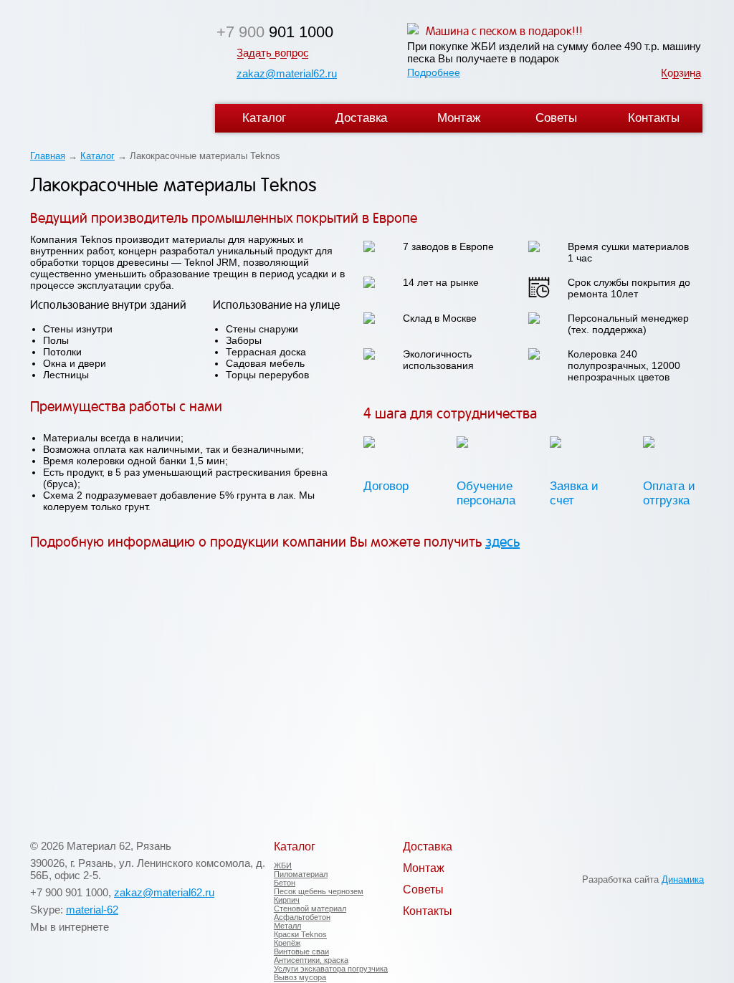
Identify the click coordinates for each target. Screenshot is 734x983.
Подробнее (433, 72)
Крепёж (287, 943)
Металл (287, 925)
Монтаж (458, 118)
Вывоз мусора (300, 977)
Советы (556, 118)
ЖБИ (283, 865)
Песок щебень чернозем (318, 891)
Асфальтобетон (302, 917)
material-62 (92, 909)
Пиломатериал (301, 874)
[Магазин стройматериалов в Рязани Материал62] (110, 70)
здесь (502, 542)
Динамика (683, 879)
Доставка (361, 118)
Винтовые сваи (301, 951)
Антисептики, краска (311, 960)
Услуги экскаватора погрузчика (331, 968)
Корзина (681, 73)
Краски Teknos (300, 934)
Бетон (284, 882)
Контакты (654, 118)
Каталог (264, 118)
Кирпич (287, 900)
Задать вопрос (273, 53)
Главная (47, 155)
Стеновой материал (310, 908)
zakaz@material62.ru (287, 73)
